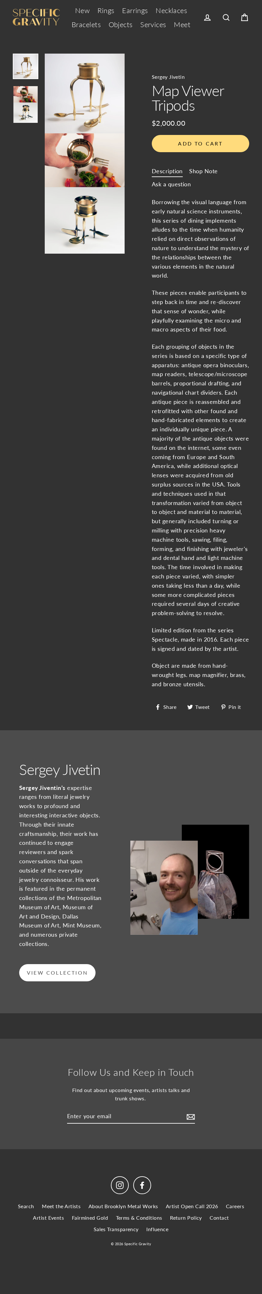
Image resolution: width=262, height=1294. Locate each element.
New (82, 10)
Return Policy (186, 1218)
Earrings (135, 10)
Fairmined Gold (90, 1218)
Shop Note (203, 171)
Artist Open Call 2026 (192, 1206)
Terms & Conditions (139, 1218)
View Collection (57, 973)
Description (167, 171)
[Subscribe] (190, 1116)
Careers (235, 1206)
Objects (121, 24)
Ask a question (171, 184)
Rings (105, 10)
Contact (219, 1218)
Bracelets (86, 24)
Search (26, 1206)
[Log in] (207, 18)
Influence (157, 1229)
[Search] (226, 18)
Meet (182, 24)
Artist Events (48, 1218)
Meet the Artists (61, 1206)
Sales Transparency (116, 1229)
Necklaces (171, 10)
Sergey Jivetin (168, 77)
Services (153, 24)
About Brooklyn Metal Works (123, 1206)
